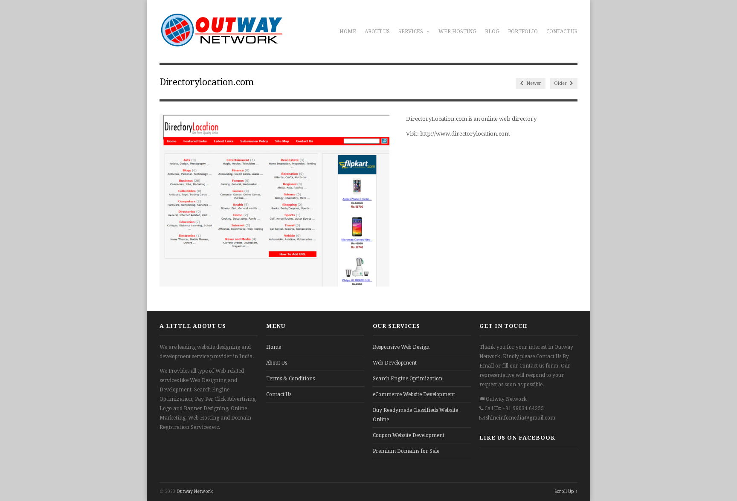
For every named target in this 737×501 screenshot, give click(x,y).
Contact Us (561, 32)
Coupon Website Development (408, 435)
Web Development (395, 363)
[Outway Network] (221, 42)
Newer (533, 83)
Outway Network (195, 491)
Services (411, 32)
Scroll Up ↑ (565, 491)
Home (347, 32)
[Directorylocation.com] (274, 284)
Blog (492, 32)
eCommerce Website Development (414, 394)
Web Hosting (457, 32)
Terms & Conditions (290, 379)
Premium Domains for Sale (406, 451)
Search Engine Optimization (407, 379)
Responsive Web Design (401, 347)
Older (561, 83)
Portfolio (523, 32)
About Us (377, 32)
